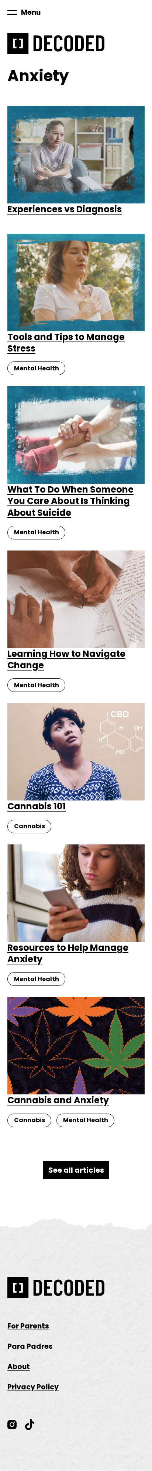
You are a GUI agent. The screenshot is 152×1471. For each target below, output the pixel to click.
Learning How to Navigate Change (66, 659)
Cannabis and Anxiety (58, 1100)
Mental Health (36, 368)
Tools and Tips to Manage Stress (66, 342)
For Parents (28, 1326)
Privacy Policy (33, 1387)
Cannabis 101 (36, 806)
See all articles (76, 1170)
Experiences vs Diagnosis (64, 209)
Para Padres (30, 1346)
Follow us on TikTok (30, 1424)
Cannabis (29, 826)
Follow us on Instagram (12, 1424)
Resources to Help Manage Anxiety (67, 953)
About (18, 1367)
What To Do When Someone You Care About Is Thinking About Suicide (70, 500)
